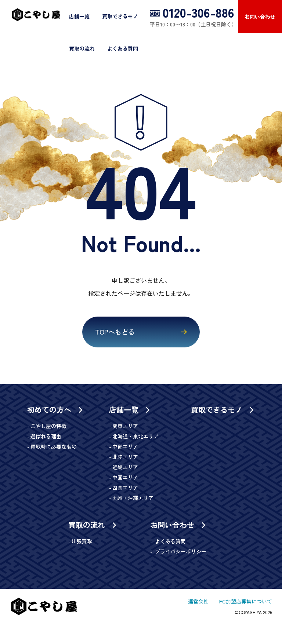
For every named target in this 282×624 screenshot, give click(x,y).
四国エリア (125, 487)
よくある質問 (122, 48)
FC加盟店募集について (245, 601)
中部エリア (125, 446)
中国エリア (125, 477)
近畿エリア (125, 467)
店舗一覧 (79, 16)
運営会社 (198, 601)
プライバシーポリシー (179, 551)
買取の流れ (82, 48)
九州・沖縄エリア (132, 497)
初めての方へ (50, 409)
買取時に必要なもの (53, 446)
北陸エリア (125, 456)
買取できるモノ (120, 16)
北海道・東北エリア (135, 436)
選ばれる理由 (45, 436)
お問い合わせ (260, 16)
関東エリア (125, 426)
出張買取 (82, 541)
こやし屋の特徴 (48, 426)
